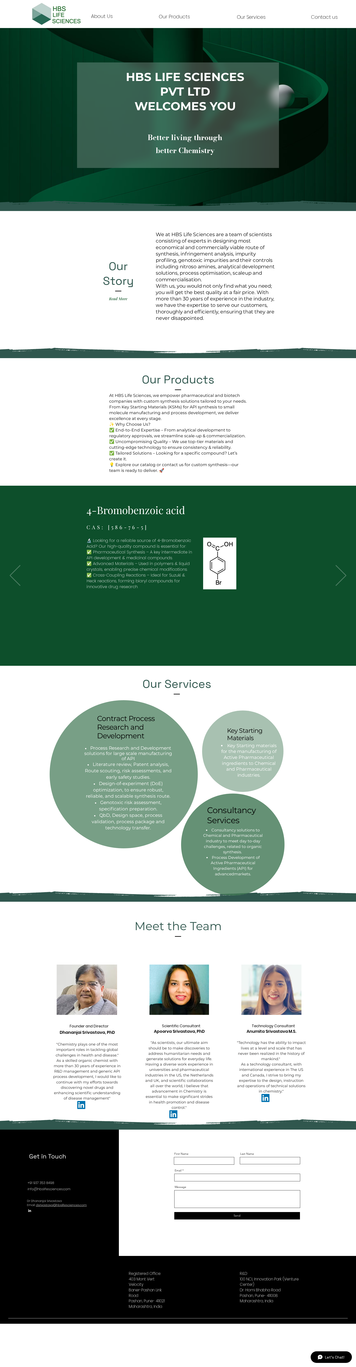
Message (180, 1186)
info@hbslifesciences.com (49, 1189)
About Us (102, 16)
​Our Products (174, 16)
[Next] (341, 576)
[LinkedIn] (81, 1105)
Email (178, 1170)
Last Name (247, 1153)
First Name (181, 1153)
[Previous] (15, 576)
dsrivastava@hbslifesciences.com (61, 1205)
